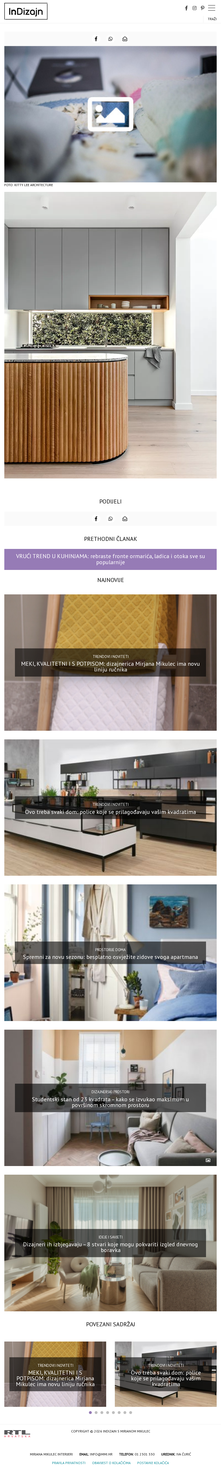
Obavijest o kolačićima (111, 1463)
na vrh (211, 1432)
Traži (212, 19)
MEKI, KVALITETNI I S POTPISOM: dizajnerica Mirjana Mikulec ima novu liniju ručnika (110, 666)
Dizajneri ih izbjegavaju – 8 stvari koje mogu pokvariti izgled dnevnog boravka (110, 1247)
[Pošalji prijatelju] (125, 39)
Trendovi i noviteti (111, 656)
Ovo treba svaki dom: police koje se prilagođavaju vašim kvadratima (110, 812)
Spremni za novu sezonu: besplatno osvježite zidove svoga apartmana (110, 957)
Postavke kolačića (153, 1463)
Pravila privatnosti (68, 1463)
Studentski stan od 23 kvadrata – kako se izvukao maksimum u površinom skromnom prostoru (110, 1101)
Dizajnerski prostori (110, 1092)
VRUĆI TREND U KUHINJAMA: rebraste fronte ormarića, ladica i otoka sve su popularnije (110, 559)
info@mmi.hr (101, 1454)
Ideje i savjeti (111, 1237)
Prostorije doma (110, 949)
